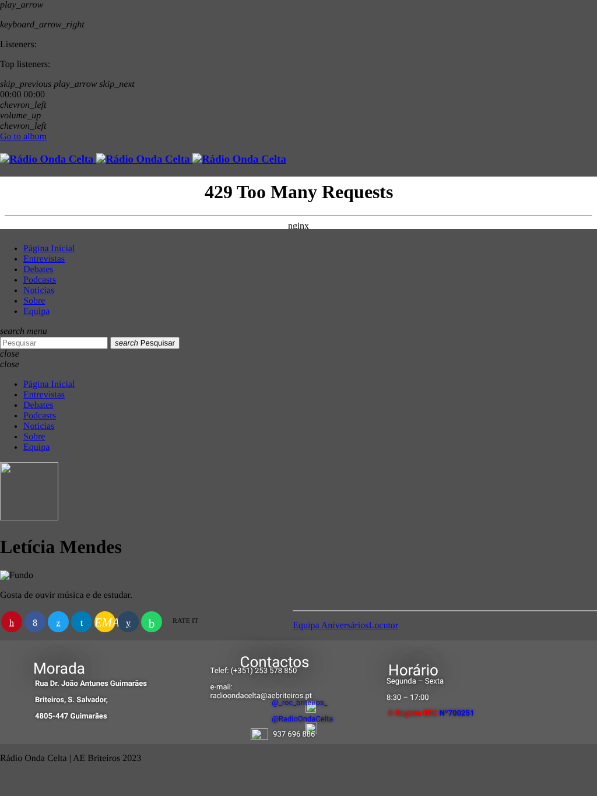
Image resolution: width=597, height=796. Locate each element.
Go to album (23, 137)
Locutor (384, 626)
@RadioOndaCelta (302, 719)
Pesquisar (145, 343)
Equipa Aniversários (330, 626)
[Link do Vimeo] (143, 159)
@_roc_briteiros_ (299, 703)
